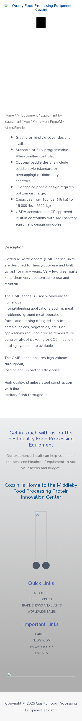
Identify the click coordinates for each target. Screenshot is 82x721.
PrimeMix (40, 121)
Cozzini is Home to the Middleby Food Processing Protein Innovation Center (41, 491)
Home (9, 115)
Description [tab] (14, 247)
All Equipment (27, 115)
